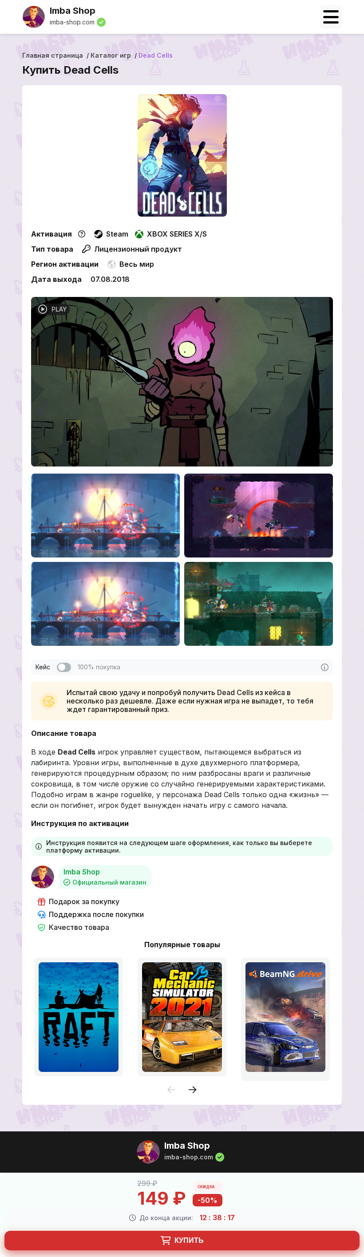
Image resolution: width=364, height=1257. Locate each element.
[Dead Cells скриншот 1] (105, 515)
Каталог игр (111, 55)
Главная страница (52, 55)
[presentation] (171, 1090)
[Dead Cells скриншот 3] (105, 604)
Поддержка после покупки (96, 914)
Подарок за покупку (84, 901)
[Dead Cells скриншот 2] (258, 515)
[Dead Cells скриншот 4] (258, 604)
